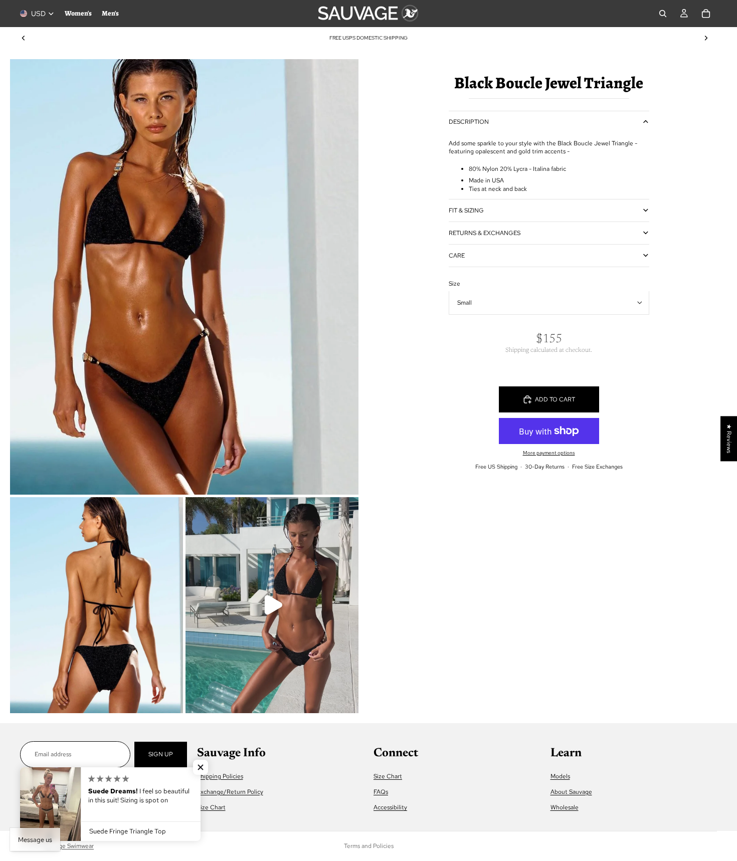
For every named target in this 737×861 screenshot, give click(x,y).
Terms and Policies (369, 846)
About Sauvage (571, 792)
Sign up (160, 754)
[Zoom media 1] (184, 277)
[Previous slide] (24, 38)
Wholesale (564, 808)
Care (457, 255)
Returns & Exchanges (484, 233)
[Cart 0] (706, 14)
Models (560, 776)
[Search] (663, 14)
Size (454, 283)
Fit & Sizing (466, 210)
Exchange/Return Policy (230, 792)
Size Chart (211, 808)
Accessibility (390, 808)
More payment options (549, 453)
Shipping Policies (220, 776)
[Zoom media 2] (96, 605)
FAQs (381, 792)
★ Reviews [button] (729, 438)
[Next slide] (706, 38)
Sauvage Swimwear (68, 846)
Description (469, 122)
